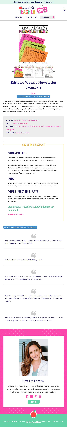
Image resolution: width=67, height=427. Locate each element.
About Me (34, 402)
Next (54, 71)
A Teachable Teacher (33, 9)
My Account (19, 17)
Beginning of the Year (20, 120)
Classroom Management (20, 123)
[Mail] (31, 396)
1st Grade (17, 126)
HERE (40, 2)
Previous (13, 71)
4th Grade (38, 126)
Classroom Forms (33, 120)
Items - (32, 17)
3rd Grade (31, 126)
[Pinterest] (36, 396)
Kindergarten (53, 126)
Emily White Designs (33, 423)
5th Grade (45, 126)
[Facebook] (27, 396)
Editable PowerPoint (22, 133)
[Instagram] (40, 396)
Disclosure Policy (43, 421)
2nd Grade (24, 126)
